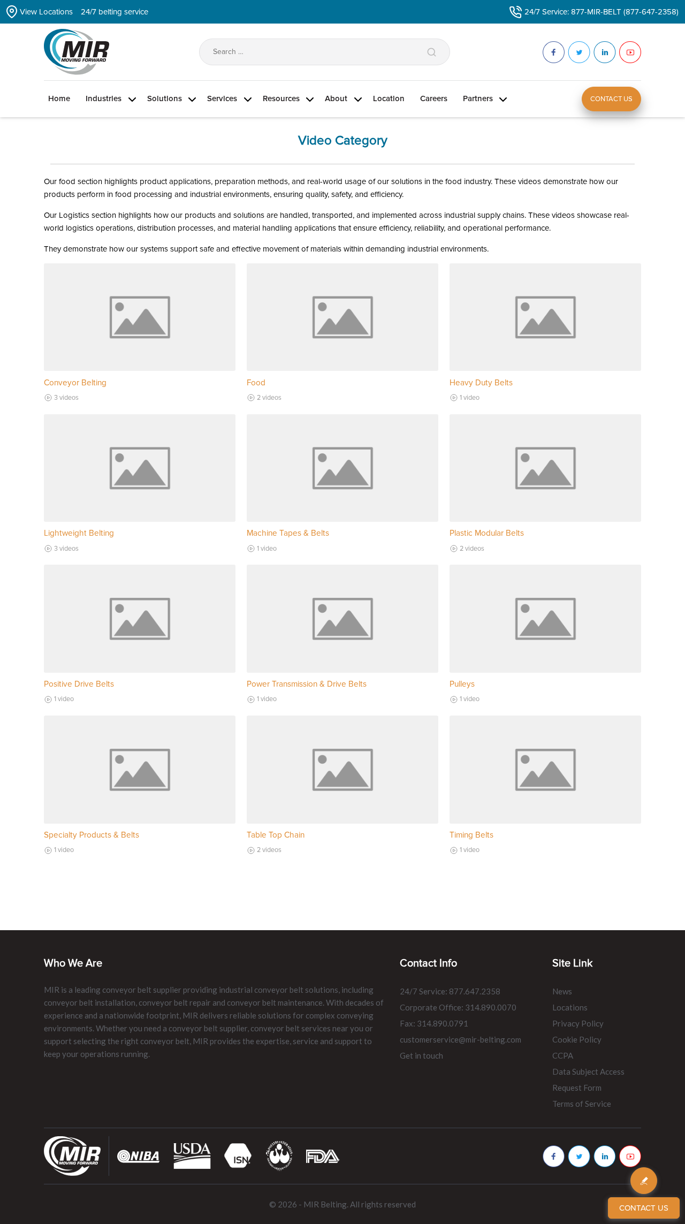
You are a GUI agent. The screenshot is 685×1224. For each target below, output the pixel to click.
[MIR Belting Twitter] (579, 1156)
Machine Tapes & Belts (288, 533)
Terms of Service (581, 1103)
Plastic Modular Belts (487, 533)
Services (222, 99)
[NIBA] (138, 1155)
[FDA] (323, 1155)
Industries (103, 99)
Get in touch (421, 1055)
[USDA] (192, 1155)
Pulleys (462, 684)
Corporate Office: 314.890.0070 (458, 1007)
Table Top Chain (276, 835)
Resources (281, 99)
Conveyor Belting (75, 383)
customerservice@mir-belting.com (460, 1039)
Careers (433, 99)
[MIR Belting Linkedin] (604, 1156)
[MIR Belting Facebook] (554, 1156)
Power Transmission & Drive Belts (307, 684)
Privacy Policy (578, 1023)
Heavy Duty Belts (481, 383)
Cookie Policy (577, 1039)
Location (389, 99)
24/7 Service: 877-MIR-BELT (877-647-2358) (601, 12)
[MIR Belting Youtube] (630, 1156)
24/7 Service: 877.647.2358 (450, 991)
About (336, 99)
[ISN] (238, 1155)
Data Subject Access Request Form (588, 1079)
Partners (478, 99)
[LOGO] (279, 1155)
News (562, 991)
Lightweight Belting (79, 533)
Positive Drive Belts (79, 684)
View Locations (46, 12)
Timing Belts (471, 835)
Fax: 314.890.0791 (434, 1023)
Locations (570, 1007)
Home (59, 99)
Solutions (164, 99)
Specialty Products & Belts (91, 835)
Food (256, 383)
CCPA (562, 1055)
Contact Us (611, 99)
